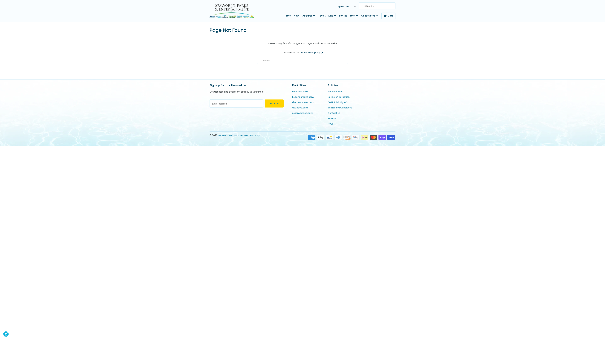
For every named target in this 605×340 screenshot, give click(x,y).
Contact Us (334, 113)
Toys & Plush (325, 15)
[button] (6, 334)
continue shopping (310, 52)
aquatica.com (300, 107)
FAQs (330, 123)
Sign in (341, 6)
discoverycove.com (303, 102)
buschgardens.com (303, 97)
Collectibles (368, 15)
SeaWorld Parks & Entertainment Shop (239, 135)
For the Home (347, 15)
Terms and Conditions (340, 107)
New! (296, 15)
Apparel (307, 15)
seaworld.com (300, 91)
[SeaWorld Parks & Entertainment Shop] (232, 10)
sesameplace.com (302, 113)
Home (287, 15)
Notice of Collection (339, 97)
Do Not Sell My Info (338, 102)
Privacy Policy (335, 91)
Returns (332, 118)
